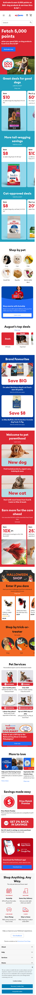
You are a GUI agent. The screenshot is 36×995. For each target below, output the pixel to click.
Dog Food (22, 347)
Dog (6, 266)
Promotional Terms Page (24, 940)
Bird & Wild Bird (28, 281)
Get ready (17, 635)
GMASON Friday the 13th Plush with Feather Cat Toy (22, 612)
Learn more (17, 442)
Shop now (17, 88)
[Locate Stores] (27, 15)
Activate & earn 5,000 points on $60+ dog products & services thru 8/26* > (17, 5)
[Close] (32, 967)
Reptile (17, 280)
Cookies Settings (17, 981)
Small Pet (6, 280)
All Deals (7, 347)
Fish (28, 266)
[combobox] (17, 22)
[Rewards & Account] (9, 15)
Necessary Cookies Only (17, 986)
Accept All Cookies (17, 991)
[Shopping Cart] (31, 15)
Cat (17, 266)
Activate (17, 522)
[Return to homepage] (19, 15)
